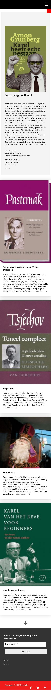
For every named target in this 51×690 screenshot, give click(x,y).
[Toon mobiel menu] (46, 4)
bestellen (7, 169)
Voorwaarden (9, 685)
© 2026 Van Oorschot (21, 685)
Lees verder (38, 291)
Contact (5, 660)
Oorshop (6, 664)
